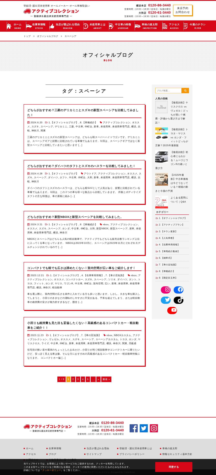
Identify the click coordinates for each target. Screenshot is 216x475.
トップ (27, 36)
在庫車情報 (39, 26)
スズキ (35, 126)
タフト (63, 177)
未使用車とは (98, 26)
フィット (39, 283)
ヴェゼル (54, 339)
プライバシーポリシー (131, 454)
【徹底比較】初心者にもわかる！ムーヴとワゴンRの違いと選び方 (171, 160)
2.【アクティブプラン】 (171, 225)
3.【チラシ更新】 (168, 231)
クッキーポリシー (51, 470)
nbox (106, 224)
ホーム (18, 26)
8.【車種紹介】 (88, 122)
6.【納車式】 (166, 258)
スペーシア (47, 126)
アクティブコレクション (116, 122)
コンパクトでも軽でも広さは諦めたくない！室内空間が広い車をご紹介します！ (81, 268)
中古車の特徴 (123, 26)
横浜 (133, 126)
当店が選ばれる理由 (68, 26)
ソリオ (112, 279)
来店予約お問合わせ (183, 10)
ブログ (52, 454)
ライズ (45, 343)
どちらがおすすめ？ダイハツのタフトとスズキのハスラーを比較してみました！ (81, 166)
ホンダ (66, 228)
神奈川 (35, 130)
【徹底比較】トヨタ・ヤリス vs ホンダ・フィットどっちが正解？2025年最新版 (171, 137)
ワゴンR (68, 283)
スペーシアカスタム (107, 339)
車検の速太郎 (150, 26)
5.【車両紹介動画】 (169, 251)
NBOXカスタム (122, 335)
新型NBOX (102, 228)
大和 (89, 177)
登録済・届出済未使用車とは (135, 448)
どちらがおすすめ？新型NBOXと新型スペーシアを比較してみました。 (75, 217)
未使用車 (106, 126)
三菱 (71, 126)
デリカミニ (61, 126)
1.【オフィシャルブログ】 (63, 122)
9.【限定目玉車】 (168, 278)
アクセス (174, 26)
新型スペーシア (119, 228)
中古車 (79, 126)
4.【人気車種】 (167, 238)
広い (107, 283)
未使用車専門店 (121, 126)
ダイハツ (53, 177)
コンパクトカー (74, 279)
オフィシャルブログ (47, 36)
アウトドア (90, 173)
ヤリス (58, 283)
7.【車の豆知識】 (115, 275)
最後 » (106, 379)
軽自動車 (57, 287)
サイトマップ (94, 454)
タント (133, 279)
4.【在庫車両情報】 (93, 275)
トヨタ (123, 339)
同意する (174, 466)
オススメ (132, 173)
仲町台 (88, 126)
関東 (43, 130)
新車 (96, 126)
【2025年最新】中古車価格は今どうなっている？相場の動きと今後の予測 (171, 183)
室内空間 (98, 283)
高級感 (133, 343)
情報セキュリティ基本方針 (177, 454)
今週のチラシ (198, 26)
